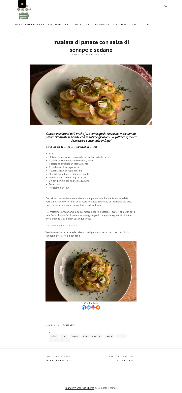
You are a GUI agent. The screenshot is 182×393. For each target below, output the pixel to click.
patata (109, 336)
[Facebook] (84, 307)
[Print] (98, 307)
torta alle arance (124, 360)
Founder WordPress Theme (79, 387)
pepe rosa (121, 336)
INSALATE (68, 325)
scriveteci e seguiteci (141, 25)
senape (75, 336)
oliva (85, 336)
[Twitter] (88, 307)
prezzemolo (97, 336)
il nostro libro (99, 25)
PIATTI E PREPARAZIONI (35, 25)
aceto (65, 340)
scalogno (54, 340)
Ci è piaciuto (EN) (79, 25)
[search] (165, 6)
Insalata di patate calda (58, 360)
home (17, 25)
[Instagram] (93, 307)
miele (64, 336)
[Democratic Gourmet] (23, 19)
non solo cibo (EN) (57, 25)
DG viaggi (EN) (119, 25)
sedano (54, 336)
